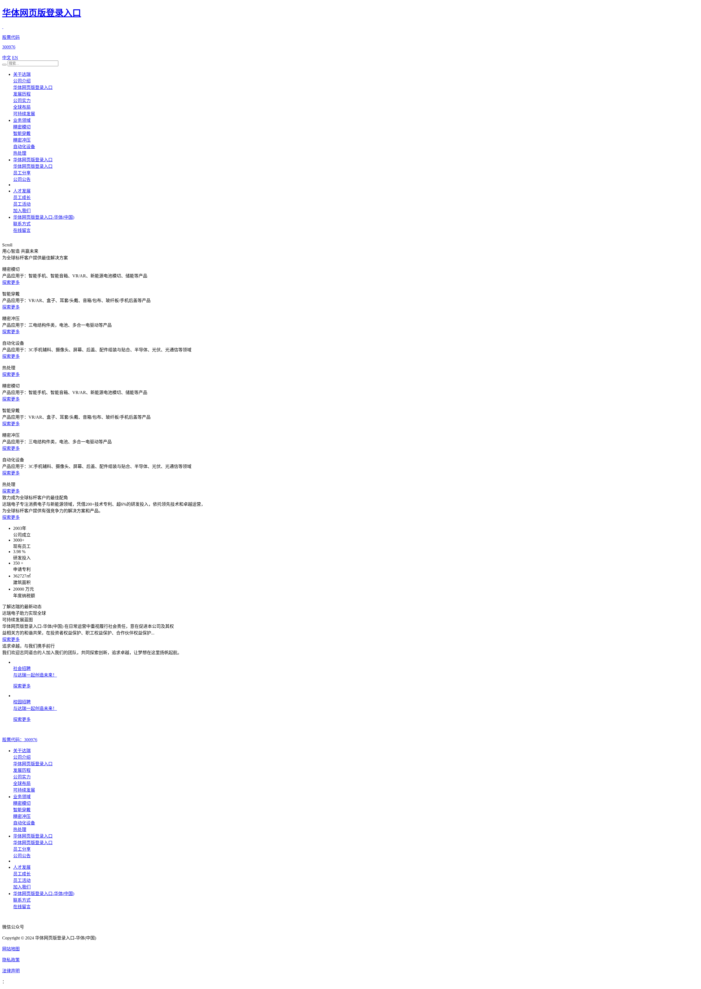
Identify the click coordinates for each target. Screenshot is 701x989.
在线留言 (22, 230)
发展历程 (22, 94)
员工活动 (22, 204)
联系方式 (22, 224)
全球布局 (22, 107)
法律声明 (11, 970)
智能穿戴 (22, 133)
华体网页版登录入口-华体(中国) (43, 217)
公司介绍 (22, 81)
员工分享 (22, 173)
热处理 (19, 153)
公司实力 (22, 100)
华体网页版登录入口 (41, 13)
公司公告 (22, 179)
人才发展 (22, 191)
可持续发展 (24, 113)
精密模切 (22, 127)
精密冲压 (22, 140)
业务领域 (22, 120)
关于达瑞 (22, 74)
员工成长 (22, 197)
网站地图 (11, 949)
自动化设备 (24, 146)
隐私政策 (11, 960)
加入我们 (22, 210)
